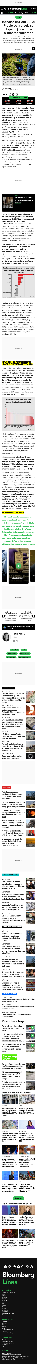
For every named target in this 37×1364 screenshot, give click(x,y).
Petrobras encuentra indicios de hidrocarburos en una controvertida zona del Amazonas (13, 1085)
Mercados (4, 1323)
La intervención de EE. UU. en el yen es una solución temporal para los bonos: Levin (13, 1047)
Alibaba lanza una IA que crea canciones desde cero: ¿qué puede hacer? (26, 1243)
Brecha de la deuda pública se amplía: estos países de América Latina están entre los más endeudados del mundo (12, 724)
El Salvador (5, 1311)
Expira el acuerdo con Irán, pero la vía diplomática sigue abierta (13, 1028)
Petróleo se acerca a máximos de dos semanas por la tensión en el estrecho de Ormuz (13, 795)
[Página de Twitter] (9, 1266)
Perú (18, 17)
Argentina (4, 1297)
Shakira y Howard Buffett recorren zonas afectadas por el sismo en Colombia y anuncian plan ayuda (10, 1220)
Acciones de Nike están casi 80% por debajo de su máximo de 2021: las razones (13, 974)
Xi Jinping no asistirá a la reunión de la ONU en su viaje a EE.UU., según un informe (13, 833)
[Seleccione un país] (5, 9)
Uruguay (4, 1308)
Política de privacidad (7, 1341)
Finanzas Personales (7, 1329)
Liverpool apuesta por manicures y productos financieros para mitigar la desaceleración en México (25, 617)
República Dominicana (8, 1313)
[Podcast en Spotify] (31, 1266)
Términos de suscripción (8, 1343)
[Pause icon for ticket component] (2, 13)
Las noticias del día (24, 653)
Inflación (24, 650)
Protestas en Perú (12, 653)
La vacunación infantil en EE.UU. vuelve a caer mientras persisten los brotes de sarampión (27, 1162)
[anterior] (3, 616)
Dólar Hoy (4, 1325)
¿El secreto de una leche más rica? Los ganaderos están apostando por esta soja (13, 1066)
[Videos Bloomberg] (18, 1021)
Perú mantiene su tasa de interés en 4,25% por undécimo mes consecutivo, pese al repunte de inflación (11, 617)
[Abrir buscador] (29, 8)
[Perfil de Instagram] (18, 1266)
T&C (3, 1346)
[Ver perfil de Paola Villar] (7, 637)
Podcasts (4, 1331)
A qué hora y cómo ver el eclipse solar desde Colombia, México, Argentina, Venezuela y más (13, 711)
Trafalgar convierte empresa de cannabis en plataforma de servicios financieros (26, 1111)
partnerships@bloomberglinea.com (11, 1354)
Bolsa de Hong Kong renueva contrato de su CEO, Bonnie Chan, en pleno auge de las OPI (27, 1137)
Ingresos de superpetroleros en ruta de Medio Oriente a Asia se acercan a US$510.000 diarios (13, 842)
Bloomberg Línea (11, 657)
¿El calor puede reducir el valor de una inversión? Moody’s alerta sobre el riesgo (12, 1075)
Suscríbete (5, 1340)
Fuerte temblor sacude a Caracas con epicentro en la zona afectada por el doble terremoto (13, 823)
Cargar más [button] (18, 1198)
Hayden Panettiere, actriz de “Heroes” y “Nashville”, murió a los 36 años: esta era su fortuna (26, 1220)
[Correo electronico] (14, 641)
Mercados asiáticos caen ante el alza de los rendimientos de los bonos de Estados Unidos (9, 1112)
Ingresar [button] (33, 8)
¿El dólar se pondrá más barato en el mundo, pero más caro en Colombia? (13, 736)
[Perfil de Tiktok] (27, 1266)
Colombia (4, 1299)
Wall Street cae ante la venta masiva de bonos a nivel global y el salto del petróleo (13, 896)
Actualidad (5, 1326)
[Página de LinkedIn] (22, 1266)
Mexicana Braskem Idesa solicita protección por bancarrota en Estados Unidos (12, 937)
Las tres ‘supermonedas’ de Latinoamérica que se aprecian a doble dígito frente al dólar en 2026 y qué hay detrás (13, 697)
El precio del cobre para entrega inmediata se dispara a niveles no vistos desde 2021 (13, 813)
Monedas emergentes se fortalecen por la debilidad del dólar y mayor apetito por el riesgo (10, 1137)
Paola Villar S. (7, 88)
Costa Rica (5, 1310)
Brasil (3, 1294)
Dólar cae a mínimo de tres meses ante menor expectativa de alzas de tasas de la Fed (13, 919)
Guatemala (5, 1315)
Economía (4, 1321)
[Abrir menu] (2, 8)
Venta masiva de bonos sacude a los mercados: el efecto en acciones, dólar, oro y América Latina (13, 885)
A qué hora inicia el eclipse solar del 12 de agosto (12, 757)
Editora (15, 637)
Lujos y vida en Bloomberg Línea (17, 1203)
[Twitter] (17, 641)
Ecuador (4, 1305)
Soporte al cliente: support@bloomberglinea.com (15, 1358)
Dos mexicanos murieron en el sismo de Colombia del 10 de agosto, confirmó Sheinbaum (27, 1188)
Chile (3, 1302)
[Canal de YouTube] (14, 1266)
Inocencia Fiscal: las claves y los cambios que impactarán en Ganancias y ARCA (13, 907)
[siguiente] (33, 616)
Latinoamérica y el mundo (8, 1292)
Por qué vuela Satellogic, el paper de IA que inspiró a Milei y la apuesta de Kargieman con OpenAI (13, 747)
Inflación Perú (14, 650)
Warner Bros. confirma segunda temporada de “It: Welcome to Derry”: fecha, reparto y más (10, 1244)
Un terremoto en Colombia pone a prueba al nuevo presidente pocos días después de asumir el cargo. (13, 1037)
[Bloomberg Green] (18, 1057)
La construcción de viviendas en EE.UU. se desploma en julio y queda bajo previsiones (13, 804)
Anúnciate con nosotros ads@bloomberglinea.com (15, 1356)
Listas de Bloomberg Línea (9, 1333)
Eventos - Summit (6, 1353)
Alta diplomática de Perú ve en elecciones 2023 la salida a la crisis (24, 200)
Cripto (3, 1328)
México (4, 1295)
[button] (33, 48)
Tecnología (5, 1344)
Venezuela (4, 1300)
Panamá (4, 1307)
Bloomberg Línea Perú (24, 657)
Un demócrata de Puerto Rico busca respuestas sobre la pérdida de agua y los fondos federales (9, 1162)
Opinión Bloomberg (9, 994)
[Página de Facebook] (5, 1266)
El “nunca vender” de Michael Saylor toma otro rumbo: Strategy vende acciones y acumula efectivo (9, 1188)
